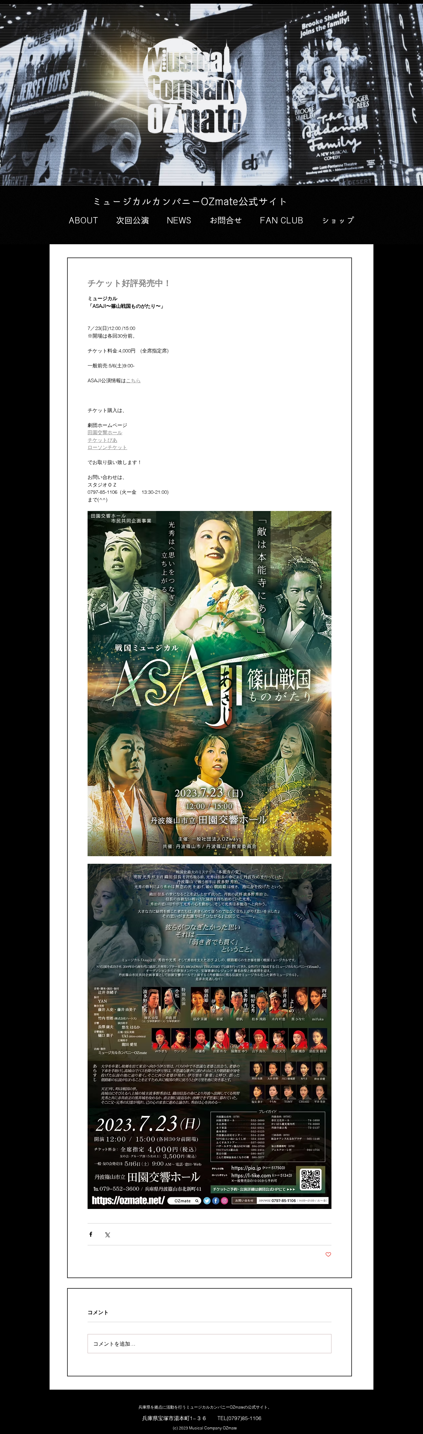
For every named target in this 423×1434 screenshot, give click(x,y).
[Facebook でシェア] (91, 1234)
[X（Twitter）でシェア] (107, 1234)
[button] (83, 220)
